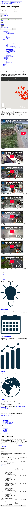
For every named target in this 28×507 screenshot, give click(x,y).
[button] (4, 15)
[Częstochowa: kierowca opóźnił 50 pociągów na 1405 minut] (14, 157)
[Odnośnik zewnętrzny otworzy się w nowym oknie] (19, 406)
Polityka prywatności (7, 423)
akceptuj (4, 451)
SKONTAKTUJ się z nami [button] (6, 415)
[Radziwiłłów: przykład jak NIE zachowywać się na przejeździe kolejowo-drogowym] (14, 202)
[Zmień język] (4, 14)
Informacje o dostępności (8, 422)
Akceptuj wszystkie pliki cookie (19, 505)
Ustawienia (3, 448)
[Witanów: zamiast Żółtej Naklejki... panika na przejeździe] (14, 133)
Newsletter (5, 428)
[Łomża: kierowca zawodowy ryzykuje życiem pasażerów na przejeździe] (14, 172)
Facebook (5, 429)
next (4, 279)
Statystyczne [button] (3, 464)
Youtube (5, 430)
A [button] (1, 20)
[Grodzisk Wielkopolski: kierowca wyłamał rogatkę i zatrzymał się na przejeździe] (14, 262)
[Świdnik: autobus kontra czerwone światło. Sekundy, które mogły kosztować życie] (14, 187)
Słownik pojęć (6, 421)
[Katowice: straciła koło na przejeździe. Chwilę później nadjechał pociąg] (14, 247)
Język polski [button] (3, 407)
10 (3, 276)
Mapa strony (5, 420)
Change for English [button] (5, 408)
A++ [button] (4, 17)
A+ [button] (2, 17)
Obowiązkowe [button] (4, 449)
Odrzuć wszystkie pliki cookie (6, 505)
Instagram (5, 431)
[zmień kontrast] (11, 19)
